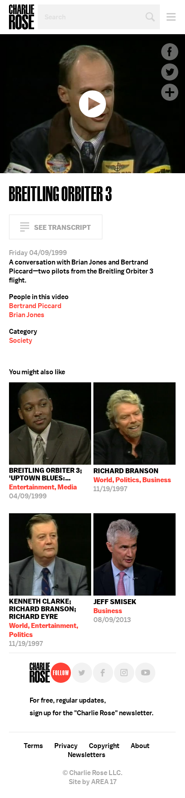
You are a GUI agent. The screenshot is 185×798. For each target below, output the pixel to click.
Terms (33, 745)
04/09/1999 (45, 483)
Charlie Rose (21, 17)
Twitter (169, 72)
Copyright (104, 745)
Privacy (66, 745)
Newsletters (87, 754)
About (140, 745)
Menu (168, 16)
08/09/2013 (115, 610)
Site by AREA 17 (92, 781)
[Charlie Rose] (40, 673)
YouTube (145, 673)
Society (20, 340)
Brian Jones (26, 314)
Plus (169, 92)
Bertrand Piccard (35, 305)
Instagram (124, 673)
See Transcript (62, 227)
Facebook (169, 51)
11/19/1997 (132, 479)
